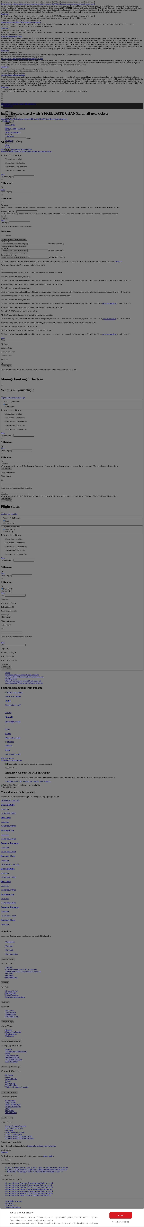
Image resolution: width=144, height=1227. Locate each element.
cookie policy (93, 1223)
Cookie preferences (120, 1222)
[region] (72, 1217)
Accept (121, 1215)
